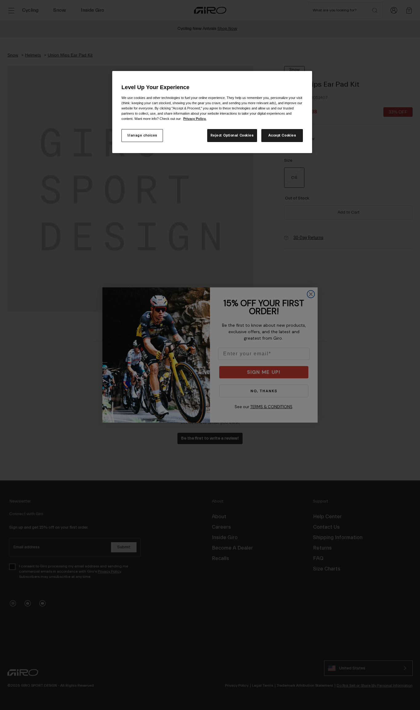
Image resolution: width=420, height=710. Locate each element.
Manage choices (142, 135)
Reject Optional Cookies (232, 135)
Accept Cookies (282, 135)
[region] (212, 112)
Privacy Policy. (194, 118)
